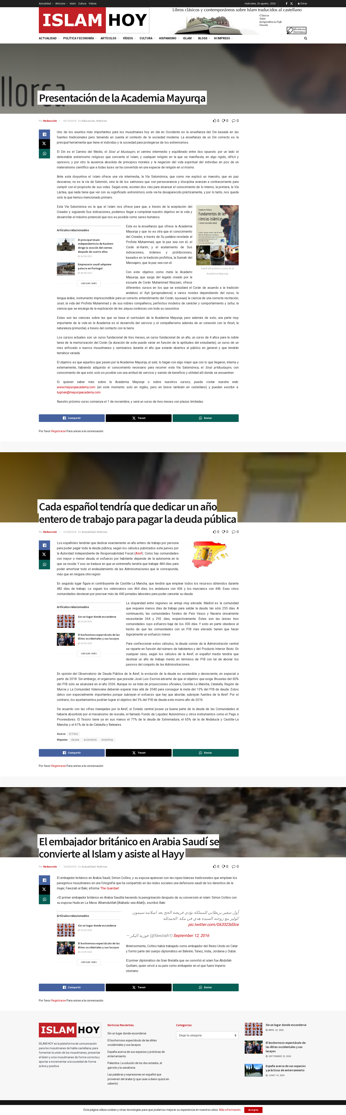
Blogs (202, 38)
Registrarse (58, 431)
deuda (75, 739)
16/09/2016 (69, 866)
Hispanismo (167, 38)
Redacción (50, 120)
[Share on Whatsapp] (44, 153)
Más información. (230, 1109)
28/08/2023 (86, 273)
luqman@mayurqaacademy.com (79, 392)
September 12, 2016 (191, 935)
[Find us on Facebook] (286, 3)
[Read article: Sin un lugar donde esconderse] (66, 621)
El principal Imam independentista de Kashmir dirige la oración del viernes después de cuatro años (95, 245)
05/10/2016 (69, 120)
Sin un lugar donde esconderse (97, 616)
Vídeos (93, 3)
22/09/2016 (69, 531)
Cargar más (89, 283)
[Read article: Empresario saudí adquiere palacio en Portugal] (66, 269)
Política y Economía (78, 38)
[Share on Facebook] (44, 134)
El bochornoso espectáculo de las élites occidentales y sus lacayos (99, 637)
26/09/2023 (86, 256)
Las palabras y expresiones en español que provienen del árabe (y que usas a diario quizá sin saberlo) (138, 1079)
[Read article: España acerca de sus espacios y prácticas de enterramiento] (254, 1070)
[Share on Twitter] (44, 144)
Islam (73, 3)
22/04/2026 (86, 621)
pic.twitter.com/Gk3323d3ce (213, 924)
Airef (138, 553)
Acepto (253, 1109)
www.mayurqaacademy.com (76, 387)
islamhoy (107, 739)
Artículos (60, 3)
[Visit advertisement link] (237, 20)
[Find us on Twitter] (291, 3)
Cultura (82, 3)
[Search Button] (305, 38)
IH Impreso (222, 38)
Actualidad (45, 3)
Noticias (101, 120)
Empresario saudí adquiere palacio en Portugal (94, 266)
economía (90, 739)
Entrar (303, 3)
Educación (88, 120)
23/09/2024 (86, 643)
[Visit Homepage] (94, 20)
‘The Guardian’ (109, 888)
